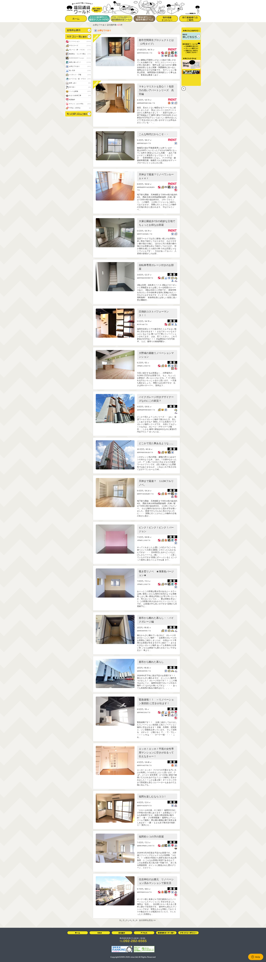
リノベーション (79, 41)
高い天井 (79, 70)
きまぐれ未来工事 (79, 95)
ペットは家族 (79, 91)
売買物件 (72, 99)
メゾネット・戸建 (79, 74)
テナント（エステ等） (79, 104)
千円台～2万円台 (79, 108)
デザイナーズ (79, 45)
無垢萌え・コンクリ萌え (79, 54)
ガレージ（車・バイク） (79, 49)
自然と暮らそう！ (79, 62)
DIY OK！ (79, 87)
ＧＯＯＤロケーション (79, 58)
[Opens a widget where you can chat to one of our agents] (255, 957)
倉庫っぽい (79, 83)
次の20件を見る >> (147, 920)
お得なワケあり (79, 66)
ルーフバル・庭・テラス (79, 79)
